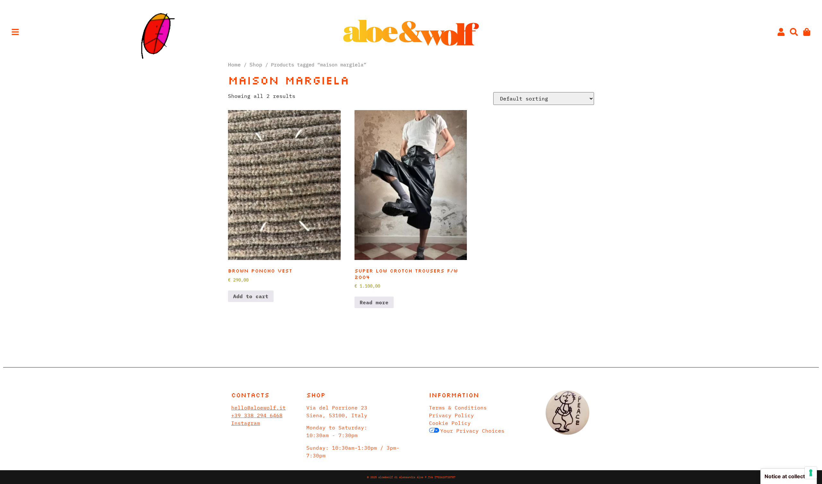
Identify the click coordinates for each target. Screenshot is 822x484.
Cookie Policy (450, 423)
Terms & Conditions (458, 407)
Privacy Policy (451, 415)
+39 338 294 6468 (257, 415)
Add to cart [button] (250, 296)
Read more (374, 302)
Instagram (245, 423)
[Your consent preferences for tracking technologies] (811, 473)
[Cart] (807, 32)
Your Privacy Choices (472, 431)
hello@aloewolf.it (258, 407)
